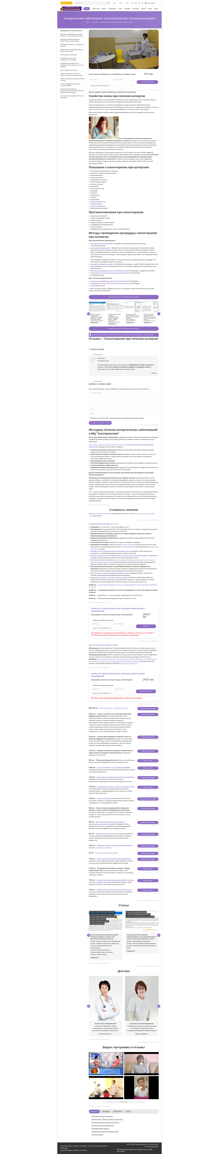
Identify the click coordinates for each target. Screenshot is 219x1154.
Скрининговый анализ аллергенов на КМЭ (104, 1132)
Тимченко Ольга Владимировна (105, 1024)
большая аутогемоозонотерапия (102, 264)
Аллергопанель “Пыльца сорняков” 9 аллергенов (107, 1119)
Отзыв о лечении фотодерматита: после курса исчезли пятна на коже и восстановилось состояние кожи (132, 317)
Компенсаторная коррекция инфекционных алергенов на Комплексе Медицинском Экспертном (72, 90)
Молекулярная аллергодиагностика (102, 1126)
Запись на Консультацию (148, 708)
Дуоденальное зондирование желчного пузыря (113, 777)
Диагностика (94, 1111)
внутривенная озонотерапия (100, 244)
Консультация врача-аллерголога (102, 1116)
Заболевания (117, 1111)
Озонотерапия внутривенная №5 (116, 661)
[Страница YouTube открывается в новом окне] (139, 3)
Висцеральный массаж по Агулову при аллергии (71, 45)
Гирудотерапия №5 (103, 798)
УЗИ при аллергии (97, 1135)
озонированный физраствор (100, 248)
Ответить (154, 373)
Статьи (128, 1111)
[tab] (124, 335)
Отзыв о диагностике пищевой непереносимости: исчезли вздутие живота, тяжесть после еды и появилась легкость (114, 318)
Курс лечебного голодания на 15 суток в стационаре (72, 96)
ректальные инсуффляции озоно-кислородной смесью (110, 271)
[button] (88, 313)
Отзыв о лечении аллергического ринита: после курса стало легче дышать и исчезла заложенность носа (150, 317)
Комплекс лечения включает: (103, 620)
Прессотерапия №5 (133, 661)
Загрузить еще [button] (123, 1102)
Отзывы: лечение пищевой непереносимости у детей (140, 916)
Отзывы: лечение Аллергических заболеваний (102, 912)
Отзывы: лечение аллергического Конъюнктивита (103, 916)
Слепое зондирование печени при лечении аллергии (70, 84)
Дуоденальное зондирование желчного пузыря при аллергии (71, 50)
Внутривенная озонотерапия (101, 560)
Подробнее (94, 323)
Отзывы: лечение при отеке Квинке (99, 921)
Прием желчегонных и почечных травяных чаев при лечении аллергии (71, 74)
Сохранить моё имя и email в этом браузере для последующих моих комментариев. (117, 418)
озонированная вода (98, 286)
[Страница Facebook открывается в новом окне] (132, 3)
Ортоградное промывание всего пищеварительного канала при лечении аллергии (71, 65)
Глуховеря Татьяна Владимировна (142, 1024)
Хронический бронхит (98, 202)
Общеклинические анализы (100, 1129)
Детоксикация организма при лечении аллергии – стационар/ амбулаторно (71, 35)
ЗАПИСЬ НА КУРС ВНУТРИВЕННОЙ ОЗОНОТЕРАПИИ (123, 297)
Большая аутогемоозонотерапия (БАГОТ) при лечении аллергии (69, 40)
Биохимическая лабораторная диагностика (105, 1123)
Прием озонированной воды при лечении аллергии (72, 79)
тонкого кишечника (128, 545)
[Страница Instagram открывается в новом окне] (136, 3)
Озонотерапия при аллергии (68, 55)
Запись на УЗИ (148, 761)
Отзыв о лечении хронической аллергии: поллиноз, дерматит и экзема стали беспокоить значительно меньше (97, 317)
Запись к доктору (105, 1034)
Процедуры (106, 1111)
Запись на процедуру (148, 778)
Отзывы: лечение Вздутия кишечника (136, 912)
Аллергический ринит (98, 206)
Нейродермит (95, 195)
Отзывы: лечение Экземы (97, 923)
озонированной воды (127, 547)
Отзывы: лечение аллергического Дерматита (102, 914)
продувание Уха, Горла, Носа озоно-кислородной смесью (110, 273)
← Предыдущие (97, 354)
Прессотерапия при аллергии (69, 70)
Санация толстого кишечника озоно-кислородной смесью (111, 551)
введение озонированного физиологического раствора (128, 560)
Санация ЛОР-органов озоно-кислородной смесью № (115, 659)
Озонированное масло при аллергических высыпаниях (68, 59)
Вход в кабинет (151, 3)
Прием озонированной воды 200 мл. (106, 853)
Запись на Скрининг (147, 714)
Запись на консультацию (148, 799)
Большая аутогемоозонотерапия (107, 834)
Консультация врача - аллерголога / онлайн (113, 708)
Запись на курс (148, 768)
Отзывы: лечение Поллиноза (97, 919)
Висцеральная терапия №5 (128, 663)
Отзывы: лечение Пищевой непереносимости (138, 914)
